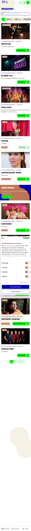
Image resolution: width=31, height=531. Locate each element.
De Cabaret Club (6, 75)
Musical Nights (6, 107)
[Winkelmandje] (24, 2)
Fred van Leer (6, 44)
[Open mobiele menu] (28, 2)
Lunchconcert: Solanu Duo (10, 319)
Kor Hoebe (4, 141)
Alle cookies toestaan (15, 286)
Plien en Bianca (6, 224)
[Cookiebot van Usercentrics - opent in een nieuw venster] (23, 238)
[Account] (20, 2)
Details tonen (23, 282)
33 (19, 362)
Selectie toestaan (15, 291)
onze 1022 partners (10, 245)
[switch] (27, 267)
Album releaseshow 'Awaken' (11, 172)
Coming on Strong (7, 349)
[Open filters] (3, 19)
